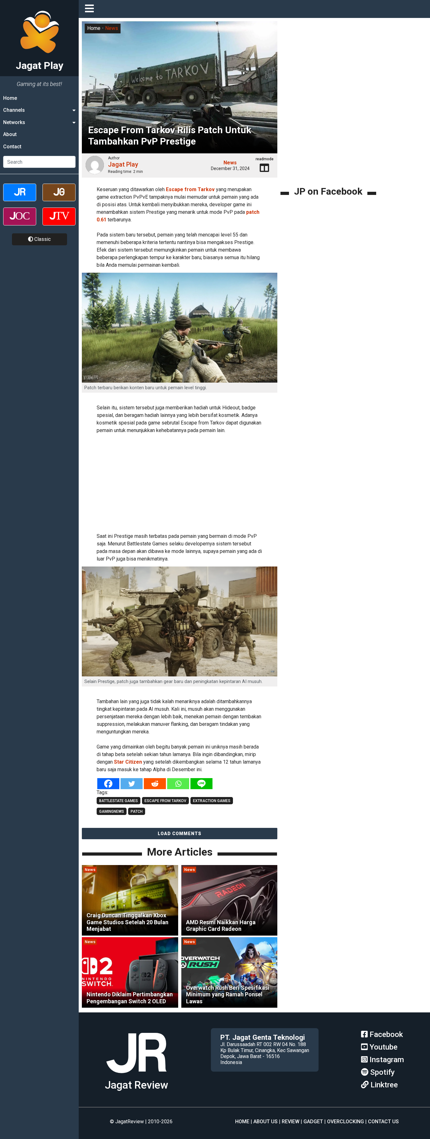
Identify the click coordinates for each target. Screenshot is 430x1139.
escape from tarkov (165, 801)
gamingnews (111, 811)
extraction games (211, 801)
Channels (14, 110)
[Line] (201, 783)
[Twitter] (132, 783)
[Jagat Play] (136, 1076)
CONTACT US (383, 1122)
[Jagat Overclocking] (19, 222)
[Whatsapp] (178, 783)
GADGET (313, 1122)
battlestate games (118, 801)
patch (137, 811)
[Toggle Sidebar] (91, 9)
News (111, 28)
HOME (242, 1122)
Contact (12, 147)
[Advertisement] (189, 482)
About (10, 134)
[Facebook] (108, 783)
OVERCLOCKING (345, 1122)
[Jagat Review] (19, 198)
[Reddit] (155, 783)
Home (10, 98)
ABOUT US (265, 1122)
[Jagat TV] (59, 222)
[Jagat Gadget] (59, 198)
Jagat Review (136, 1085)
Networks (14, 122)
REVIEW (290, 1122)
